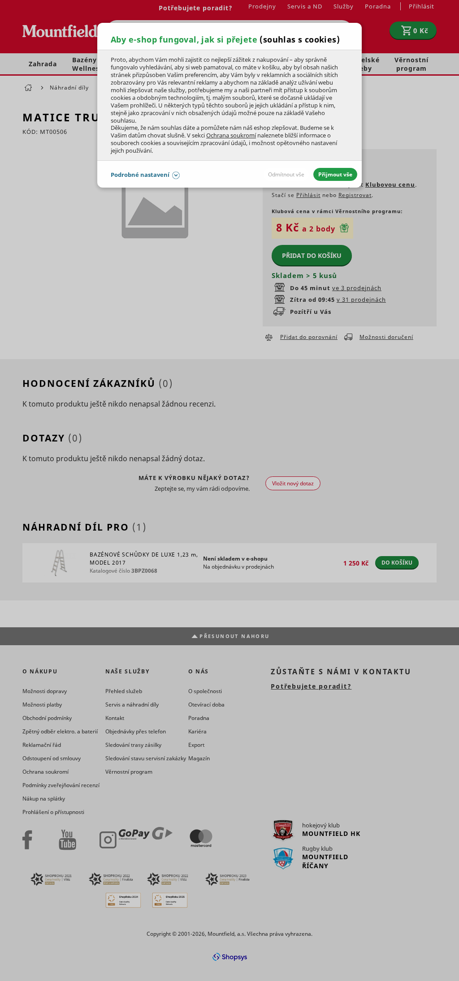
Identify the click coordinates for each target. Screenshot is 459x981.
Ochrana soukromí (231, 135)
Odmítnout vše (286, 174)
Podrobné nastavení (140, 175)
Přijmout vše (335, 174)
